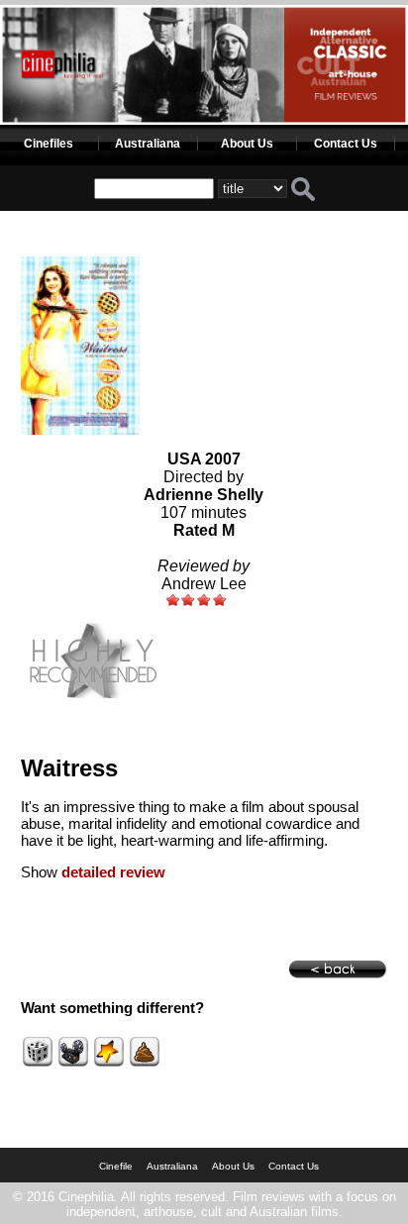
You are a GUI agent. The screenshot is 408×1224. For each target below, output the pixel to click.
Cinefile (116, 1166)
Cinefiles (48, 144)
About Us (247, 144)
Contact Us (345, 144)
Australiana (147, 144)
